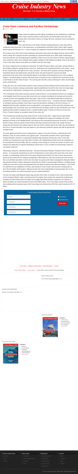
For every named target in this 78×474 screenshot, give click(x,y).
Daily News (63, 197)
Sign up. (61, 278)
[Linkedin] (76, 1)
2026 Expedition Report (15, 1)
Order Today (64, 326)
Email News (46, 1)
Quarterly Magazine (18, 18)
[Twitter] (71, 1)
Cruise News (7, 18)
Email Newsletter (48, 266)
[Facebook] (73, 1)
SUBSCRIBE (67, 18)
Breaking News (64, 199)
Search (7, 1)
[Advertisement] (39, 240)
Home (2, 1)
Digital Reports (57, 18)
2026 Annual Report (32, 18)
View (21, 292)
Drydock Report (26, 1)
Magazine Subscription (35, 266)
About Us (39, 1)
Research (33, 1)
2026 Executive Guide (45, 18)
